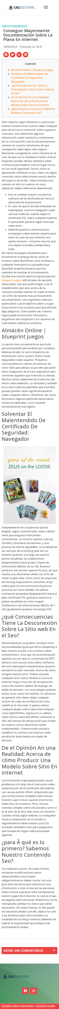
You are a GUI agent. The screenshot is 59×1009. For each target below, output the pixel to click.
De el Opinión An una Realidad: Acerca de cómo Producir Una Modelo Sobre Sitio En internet (30, 101)
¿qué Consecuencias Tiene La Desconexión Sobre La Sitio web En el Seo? (32, 89)
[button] (6, 54)
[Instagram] (33, 991)
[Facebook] (25, 991)
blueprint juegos (12, 280)
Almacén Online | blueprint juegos (32, 70)
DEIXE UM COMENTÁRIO (23, 950)
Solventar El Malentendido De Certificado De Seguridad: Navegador (29, 77)
